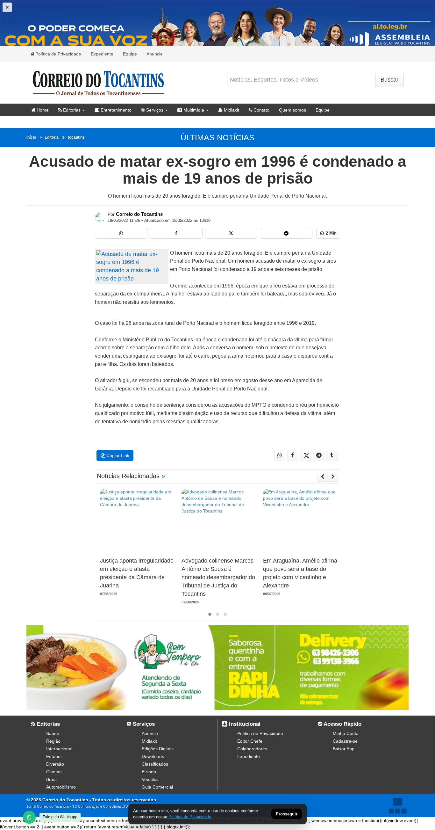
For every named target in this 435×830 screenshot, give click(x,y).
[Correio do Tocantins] (100, 217)
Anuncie (154, 53)
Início (31, 137)
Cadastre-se (345, 741)
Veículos (150, 779)
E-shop (149, 771)
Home (42, 110)
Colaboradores (252, 748)
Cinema (54, 771)
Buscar (389, 79)
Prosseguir (286, 814)
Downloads (153, 756)
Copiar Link (117, 455)
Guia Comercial (157, 787)
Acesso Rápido (341, 724)
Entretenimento (115, 110)
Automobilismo (61, 787)
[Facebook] (176, 233)
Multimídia (193, 110)
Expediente (102, 53)
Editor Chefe (249, 741)
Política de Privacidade (57, 53)
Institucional (243, 724)
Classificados (155, 764)
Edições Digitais (158, 748)
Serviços (154, 110)
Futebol (53, 756)
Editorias (71, 110)
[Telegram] (286, 233)
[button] (210, 614)
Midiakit (231, 110)
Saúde (52, 733)
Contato (260, 110)
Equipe (130, 53)
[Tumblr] (332, 455)
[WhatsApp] (29, 817)
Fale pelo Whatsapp (60, 817)
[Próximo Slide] (333, 476)
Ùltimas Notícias (217, 137)
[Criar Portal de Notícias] (397, 806)
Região (53, 741)
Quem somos (292, 110)
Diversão (55, 764)
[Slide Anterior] (322, 476)
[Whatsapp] (121, 233)
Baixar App (343, 748)
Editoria (52, 137)
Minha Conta (346, 733)
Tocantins (76, 137)
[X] (231, 233)
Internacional (59, 748)
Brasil (51, 779)
